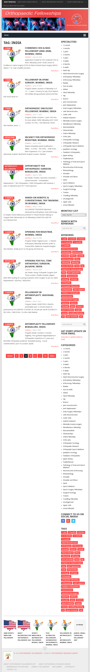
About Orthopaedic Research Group (55, 664)
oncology (65, 279)
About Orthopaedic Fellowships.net (20, 664)
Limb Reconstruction (70, 111)
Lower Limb (67, 114)
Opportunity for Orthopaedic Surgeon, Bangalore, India (38, 169)
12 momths (77, 242)
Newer (10, 356)
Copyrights (70, 667)
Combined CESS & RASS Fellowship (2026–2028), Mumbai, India (38, 51)
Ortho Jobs (67, 136)
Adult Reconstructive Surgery (73, 74)
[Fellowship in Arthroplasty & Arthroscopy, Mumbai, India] (66, 625)
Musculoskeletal (68, 127)
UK (63, 317)
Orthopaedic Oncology (71, 140)
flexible (65, 83)
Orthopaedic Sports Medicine (73, 146)
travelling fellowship (76, 313)
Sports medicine (67, 310)
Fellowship (65, 262)
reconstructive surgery (70, 300)
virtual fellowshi (68, 205)
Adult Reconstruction (69, 249)
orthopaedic (66, 283)
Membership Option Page (17, 667)
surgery (78, 310)
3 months (66, 55)
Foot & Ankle (67, 86)
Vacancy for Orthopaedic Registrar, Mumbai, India (40, 138)
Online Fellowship (69, 133)
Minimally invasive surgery (72, 121)
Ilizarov (65, 99)
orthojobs (74, 279)
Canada (80, 256)
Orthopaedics (66, 289)
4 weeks (66, 61)
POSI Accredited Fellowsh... (14, 6)
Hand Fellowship (69, 92)
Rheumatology (68, 170)
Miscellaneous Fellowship (72, 124)
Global (65, 89)
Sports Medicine (69, 183)
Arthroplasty (66, 252)
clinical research (67, 259)
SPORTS (80, 306)
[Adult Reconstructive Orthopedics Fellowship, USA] (24, 625)
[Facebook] (63, 521)
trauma (64, 313)
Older (52, 356)
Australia (65, 256)
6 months (81, 239)
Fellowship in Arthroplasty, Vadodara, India (39, 295)
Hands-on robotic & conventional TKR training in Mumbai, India (41, 200)
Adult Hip (66, 70)
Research (65, 303)
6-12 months (66, 242)
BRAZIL (73, 256)
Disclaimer (57, 667)
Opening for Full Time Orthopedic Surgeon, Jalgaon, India (38, 263)
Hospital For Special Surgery (72, 269)
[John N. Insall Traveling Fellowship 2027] (80, 625)
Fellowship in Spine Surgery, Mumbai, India (38, 81)
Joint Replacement (69, 105)
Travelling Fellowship (70, 195)
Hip (64, 96)
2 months (66, 48)
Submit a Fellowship (40, 667)
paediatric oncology (70, 149)
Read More (54, 71)
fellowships (75, 262)
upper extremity (72, 317)
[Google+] (68, 521)
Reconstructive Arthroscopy (73, 167)
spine (72, 306)
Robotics (74, 303)
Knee (64, 276)
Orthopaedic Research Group (65, 653)
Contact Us (12, 669)
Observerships (68, 130)
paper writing (68, 155)
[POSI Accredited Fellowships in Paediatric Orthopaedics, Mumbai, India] (52, 625)
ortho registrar (79, 289)
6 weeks (66, 67)
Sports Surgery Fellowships (72, 186)
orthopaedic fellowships (70, 286)
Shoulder (66, 173)
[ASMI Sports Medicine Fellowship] (10, 625)
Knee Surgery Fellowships (72, 108)
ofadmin (28, 57)
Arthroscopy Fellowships (71, 80)
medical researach (69, 118)
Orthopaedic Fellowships (31, 653)
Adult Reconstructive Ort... (53, 2)
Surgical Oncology (69, 189)
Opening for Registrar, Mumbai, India (38, 233)
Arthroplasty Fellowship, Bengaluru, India (40, 325)
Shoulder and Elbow (70, 177)
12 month (66, 45)
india (63, 273)
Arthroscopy (77, 252)
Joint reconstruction (70, 102)
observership (72, 276)
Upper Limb (67, 202)
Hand (77, 266)
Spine (65, 180)
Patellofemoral (68, 159)
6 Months (66, 64)
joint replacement (74, 273)
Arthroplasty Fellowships (72, 77)
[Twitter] (73, 521)
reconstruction (67, 296)
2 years (65, 51)
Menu (6, 35)
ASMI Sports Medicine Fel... (28, 2)
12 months (66, 246)
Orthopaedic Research (71, 143)
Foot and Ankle (67, 266)
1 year (64, 239)
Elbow (77, 259)
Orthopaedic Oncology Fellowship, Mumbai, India (40, 110)
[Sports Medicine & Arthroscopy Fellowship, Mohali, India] (38, 625)
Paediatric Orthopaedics (71, 152)
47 (45, 356)
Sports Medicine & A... (75, 2)
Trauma (65, 192)
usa (81, 317)
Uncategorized (68, 199)
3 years (65, 58)
